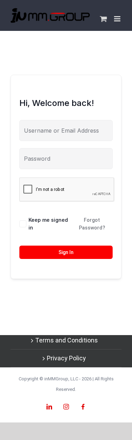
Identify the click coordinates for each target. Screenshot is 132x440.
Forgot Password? (92, 224)
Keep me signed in (48, 224)
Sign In (66, 252)
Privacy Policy (66, 358)
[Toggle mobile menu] (117, 18)
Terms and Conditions (66, 340)
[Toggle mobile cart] (103, 18)
